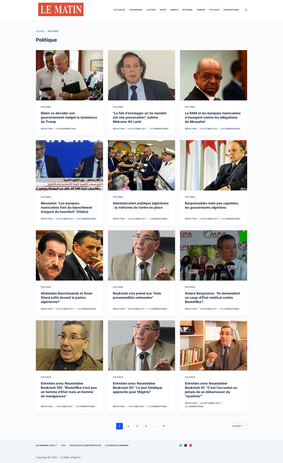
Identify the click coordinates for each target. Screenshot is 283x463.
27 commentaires (157, 406)
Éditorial (187, 10)
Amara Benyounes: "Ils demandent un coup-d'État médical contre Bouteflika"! (212, 297)
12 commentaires (157, 309)
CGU (63, 445)
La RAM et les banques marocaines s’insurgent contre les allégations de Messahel (213, 117)
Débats (174, 10)
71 (163, 426)
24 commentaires (85, 406)
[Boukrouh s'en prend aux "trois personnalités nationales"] (141, 255)
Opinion (201, 10)
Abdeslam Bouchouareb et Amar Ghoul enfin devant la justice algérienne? (67, 297)
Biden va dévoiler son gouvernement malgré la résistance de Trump (69, 117)
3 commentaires (158, 218)
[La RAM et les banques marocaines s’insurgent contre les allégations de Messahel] (213, 75)
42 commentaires (230, 128)
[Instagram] (190, 445)
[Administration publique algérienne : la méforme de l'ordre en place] (141, 165)
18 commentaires (229, 309)
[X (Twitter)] (185, 445)
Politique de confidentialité (85, 445)
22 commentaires (194, 406)
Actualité (119, 10)
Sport (163, 10)
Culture (151, 10)
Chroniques (135, 10)
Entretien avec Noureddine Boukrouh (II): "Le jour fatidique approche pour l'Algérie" (137, 387)
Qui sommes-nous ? (46, 445)
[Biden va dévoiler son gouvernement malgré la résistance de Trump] (69, 75)
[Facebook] (180, 445)
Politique (214, 10)
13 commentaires (159, 128)
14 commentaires (86, 309)
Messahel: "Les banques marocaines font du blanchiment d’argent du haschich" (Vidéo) (66, 207)
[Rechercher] (246, 10)
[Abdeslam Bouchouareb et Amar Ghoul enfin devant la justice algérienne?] (69, 255)
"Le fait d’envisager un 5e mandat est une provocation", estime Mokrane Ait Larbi (139, 117)
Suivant (236, 426)
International (231, 10)
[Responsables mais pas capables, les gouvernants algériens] (213, 165)
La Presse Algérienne (117, 445)
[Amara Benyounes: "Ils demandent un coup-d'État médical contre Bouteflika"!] (213, 255)
